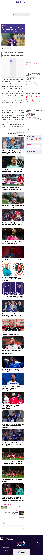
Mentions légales (6, 547)
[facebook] (2, 48)
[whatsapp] (8, 48)
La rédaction (6, 544)
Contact (6, 542)
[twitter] (5, 48)
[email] (10, 48)
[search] (39, 146)
